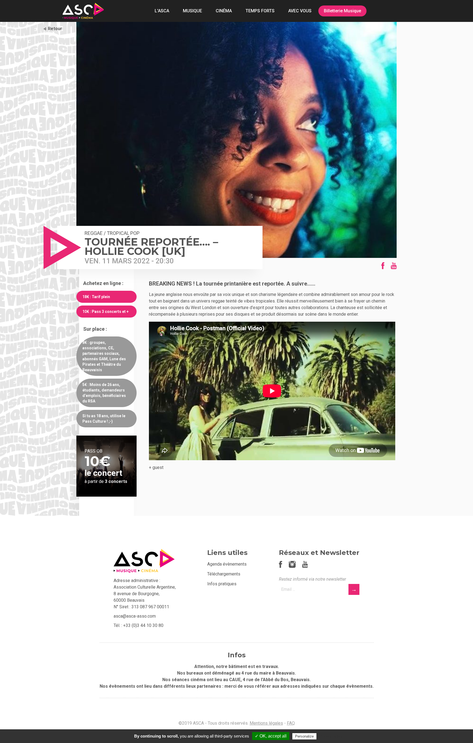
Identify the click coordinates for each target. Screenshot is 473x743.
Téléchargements (223, 574)
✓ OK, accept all (271, 736)
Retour (55, 28)
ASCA (83, 11)
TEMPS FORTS (260, 10)
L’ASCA (162, 10)
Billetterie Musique (342, 10)
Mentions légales (266, 723)
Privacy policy (331, 736)
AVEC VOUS (300, 10)
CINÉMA (224, 10)
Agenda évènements (227, 564)
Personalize (304, 736)
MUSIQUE (192, 10)
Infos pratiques (221, 583)
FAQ (291, 723)
